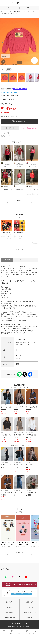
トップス (19, 350)
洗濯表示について (21, 358)
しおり (18, 163)
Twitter (19, 576)
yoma (30, 186)
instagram (12, 576)
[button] (36, 42)
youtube (26, 576)
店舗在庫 (11, 128)
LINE (6, 576)
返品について (5, 136)
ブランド (10, 7)
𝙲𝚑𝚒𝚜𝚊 (6, 186)
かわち (18, 186)
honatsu (31, 163)
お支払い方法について (8, 133)
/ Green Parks (10, 95)
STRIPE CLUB (19, 3)
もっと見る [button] (19, 249)
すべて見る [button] (19, 200)
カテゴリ (29, 7)
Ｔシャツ (26, 350)
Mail (32, 576)
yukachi (6, 163)
